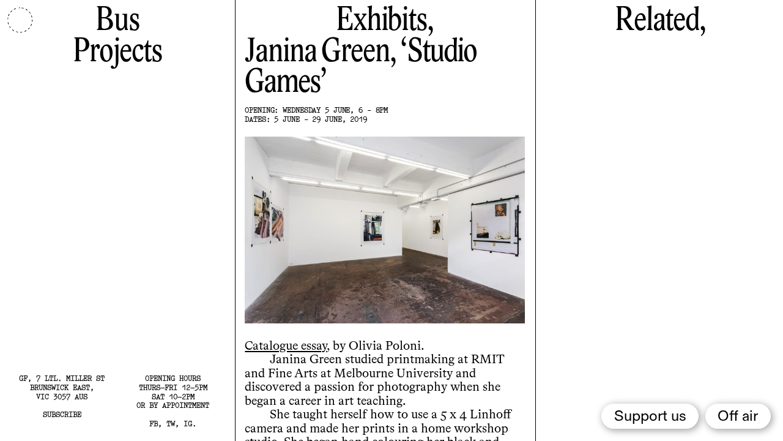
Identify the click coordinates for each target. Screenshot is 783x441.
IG (188, 423)
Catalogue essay (286, 346)
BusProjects (117, 36)
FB (153, 423)
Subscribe (62, 414)
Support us (650, 416)
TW (170, 423)
